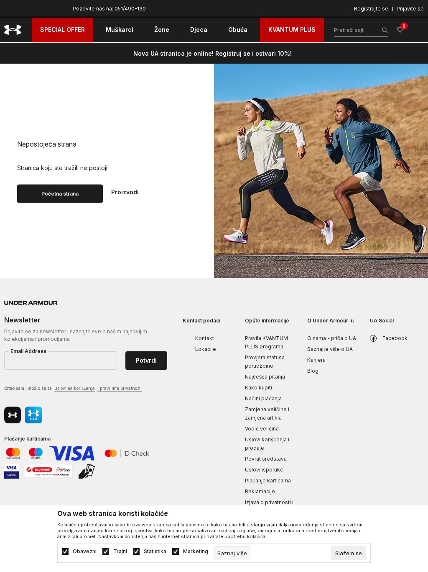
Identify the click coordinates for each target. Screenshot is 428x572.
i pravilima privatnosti (119, 388)
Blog (312, 371)
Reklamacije (260, 491)
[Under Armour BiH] (13, 30)
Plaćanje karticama (268, 480)
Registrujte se (371, 8)
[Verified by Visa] (11, 470)
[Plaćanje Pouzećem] (87, 470)
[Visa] (72, 452)
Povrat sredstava (266, 459)
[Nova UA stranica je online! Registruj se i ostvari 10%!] (294, 53)
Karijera (316, 360)
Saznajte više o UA (330, 349)
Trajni (120, 551)
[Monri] (49, 470)
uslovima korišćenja (74, 388)
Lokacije (205, 349)
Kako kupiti (258, 387)
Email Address (28, 351)
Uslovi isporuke (264, 469)
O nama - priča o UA (331, 338)
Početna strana (60, 193)
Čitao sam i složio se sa (73, 388)
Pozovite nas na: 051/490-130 (109, 8)
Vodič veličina (262, 428)
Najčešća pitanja (265, 377)
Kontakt (204, 338)
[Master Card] (13, 452)
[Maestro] (36, 452)
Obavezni (85, 551)
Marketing (195, 551)
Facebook (395, 338)
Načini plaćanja (263, 398)
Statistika (155, 551)
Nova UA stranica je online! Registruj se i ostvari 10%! (212, 53)
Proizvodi (125, 191)
